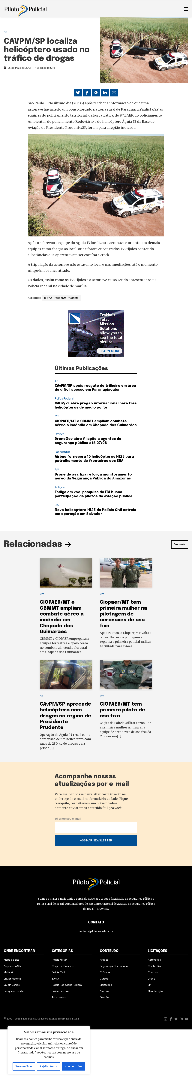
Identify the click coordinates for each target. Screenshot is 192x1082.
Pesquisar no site (14, 991)
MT (57, 416)
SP (6, 32)
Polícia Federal (64, 398)
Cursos (104, 978)
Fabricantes (62, 452)
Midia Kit (9, 972)
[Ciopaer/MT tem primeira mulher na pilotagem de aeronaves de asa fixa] (126, 573)
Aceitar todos (73, 1066)
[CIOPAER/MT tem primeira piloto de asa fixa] (126, 675)
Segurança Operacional (114, 966)
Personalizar (23, 1066)
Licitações (106, 984)
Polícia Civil (58, 972)
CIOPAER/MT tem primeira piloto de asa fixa (122, 710)
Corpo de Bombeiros (64, 966)
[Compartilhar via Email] (114, 92)
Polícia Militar (59, 959)
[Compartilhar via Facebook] (87, 92)
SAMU (55, 978)
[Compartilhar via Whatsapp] (96, 92)
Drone (151, 978)
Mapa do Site (11, 959)
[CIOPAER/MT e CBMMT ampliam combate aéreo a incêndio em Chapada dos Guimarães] (66, 573)
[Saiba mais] (96, 333)
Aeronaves (154, 959)
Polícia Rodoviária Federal (67, 984)
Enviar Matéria (12, 978)
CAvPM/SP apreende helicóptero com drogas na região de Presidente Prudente (65, 716)
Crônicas (105, 972)
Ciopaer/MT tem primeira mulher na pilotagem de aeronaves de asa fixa (123, 614)
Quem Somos (12, 984)
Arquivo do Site (13, 966)
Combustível (155, 966)
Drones (59, 434)
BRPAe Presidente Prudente (61, 297)
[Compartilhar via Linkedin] (105, 92)
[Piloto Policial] (25, 8)
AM (57, 469)
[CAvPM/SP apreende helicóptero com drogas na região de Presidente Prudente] (66, 675)
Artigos (60, 487)
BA (57, 505)
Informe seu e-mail (68, 819)
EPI (150, 984)
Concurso (153, 972)
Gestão (104, 997)
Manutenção (155, 991)
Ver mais (179, 544)
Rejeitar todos (49, 1066)
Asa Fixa (105, 991)
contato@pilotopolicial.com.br (96, 931)
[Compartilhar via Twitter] (78, 92)
